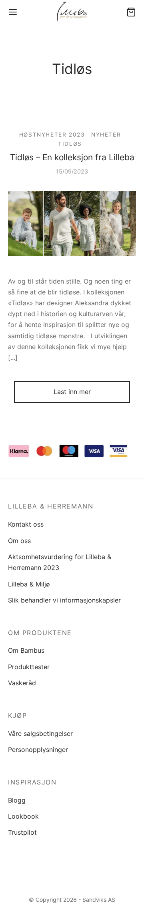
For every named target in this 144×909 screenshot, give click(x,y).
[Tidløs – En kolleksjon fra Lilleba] (72, 224)
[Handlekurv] (131, 12)
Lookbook (23, 816)
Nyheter (106, 134)
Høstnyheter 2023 (52, 134)
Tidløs (70, 144)
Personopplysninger (38, 750)
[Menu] (13, 12)
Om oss (19, 541)
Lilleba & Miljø (29, 584)
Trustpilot (22, 832)
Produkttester (29, 667)
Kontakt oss (26, 524)
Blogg (17, 800)
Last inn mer (72, 392)
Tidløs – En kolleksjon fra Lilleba (72, 157)
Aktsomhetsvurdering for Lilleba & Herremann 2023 (59, 562)
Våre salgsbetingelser (40, 733)
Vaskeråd (22, 683)
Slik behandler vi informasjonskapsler (64, 600)
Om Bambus (26, 650)
